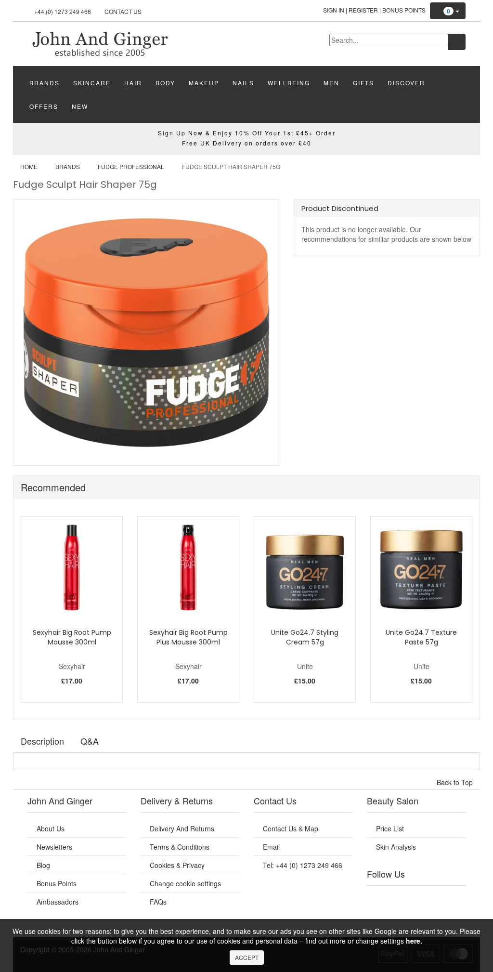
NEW (80, 106)
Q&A (89, 741)
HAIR (133, 83)
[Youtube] (393, 898)
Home (29, 166)
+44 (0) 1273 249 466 (62, 11)
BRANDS (44, 83)
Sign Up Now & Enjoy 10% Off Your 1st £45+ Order (247, 133)
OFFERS (43, 106)
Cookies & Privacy (177, 865)
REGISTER (363, 10)
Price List (390, 828)
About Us (51, 828)
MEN (331, 83)
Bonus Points (404, 10)
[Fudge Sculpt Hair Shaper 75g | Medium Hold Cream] (99, 43)
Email (271, 847)
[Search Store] (457, 42)
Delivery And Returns (182, 828)
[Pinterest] (439, 898)
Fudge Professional (131, 166)
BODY (165, 83)
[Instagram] (424, 898)
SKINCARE (92, 83)
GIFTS (363, 83)
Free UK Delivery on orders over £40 (246, 143)
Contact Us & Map (290, 828)
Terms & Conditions (179, 847)
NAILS (243, 83)
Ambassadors (57, 901)
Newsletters (54, 847)
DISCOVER (406, 83)
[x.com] (408, 898)
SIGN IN (333, 10)
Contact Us (123, 11)
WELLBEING (289, 83)
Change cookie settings (185, 883)
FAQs (158, 901)
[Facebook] (377, 898)
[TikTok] (455, 898)
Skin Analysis (396, 847)
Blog (43, 865)
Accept (247, 957)
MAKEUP (204, 83)
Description (42, 741)
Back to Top (456, 782)
